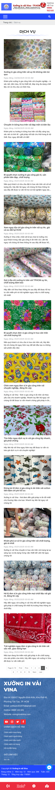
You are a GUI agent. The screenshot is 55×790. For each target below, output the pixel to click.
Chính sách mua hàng (12, 732)
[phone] (8, 786)
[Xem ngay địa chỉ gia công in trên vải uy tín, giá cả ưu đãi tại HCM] (27, 210)
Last (40, 672)
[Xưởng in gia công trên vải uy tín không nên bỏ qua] (27, 54)
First (20, 668)
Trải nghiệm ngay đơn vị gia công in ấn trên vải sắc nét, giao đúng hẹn (26, 647)
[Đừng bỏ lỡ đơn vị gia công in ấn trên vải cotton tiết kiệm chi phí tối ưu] (27, 470)
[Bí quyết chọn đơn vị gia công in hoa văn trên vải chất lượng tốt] (27, 315)
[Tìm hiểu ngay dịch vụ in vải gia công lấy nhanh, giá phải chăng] (27, 420)
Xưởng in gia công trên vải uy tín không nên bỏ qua (27, 73)
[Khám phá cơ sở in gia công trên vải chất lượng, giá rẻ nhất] (27, 523)
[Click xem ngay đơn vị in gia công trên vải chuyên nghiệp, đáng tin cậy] (27, 368)
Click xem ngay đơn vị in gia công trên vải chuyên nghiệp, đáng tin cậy (24, 386)
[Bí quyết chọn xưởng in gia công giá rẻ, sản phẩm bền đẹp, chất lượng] (27, 157)
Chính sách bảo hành (12, 740)
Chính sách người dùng (13, 736)
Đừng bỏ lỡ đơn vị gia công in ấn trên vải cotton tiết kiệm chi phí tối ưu (27, 489)
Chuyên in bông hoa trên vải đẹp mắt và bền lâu (27, 124)
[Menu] (5, 16)
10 (29, 672)
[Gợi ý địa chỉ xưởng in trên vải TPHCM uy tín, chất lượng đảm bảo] (27, 262)
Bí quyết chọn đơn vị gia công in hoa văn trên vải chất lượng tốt (26, 334)
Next (34, 672)
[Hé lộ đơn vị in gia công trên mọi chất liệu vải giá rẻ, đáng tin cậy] (27, 575)
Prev (26, 668)
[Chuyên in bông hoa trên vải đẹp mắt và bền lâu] (27, 107)
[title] (21, 786)
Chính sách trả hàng (12, 744)
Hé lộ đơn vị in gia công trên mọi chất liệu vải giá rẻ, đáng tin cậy (27, 594)
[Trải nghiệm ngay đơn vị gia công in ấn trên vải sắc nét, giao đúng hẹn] (27, 628)
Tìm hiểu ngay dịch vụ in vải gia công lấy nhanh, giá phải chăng (27, 439)
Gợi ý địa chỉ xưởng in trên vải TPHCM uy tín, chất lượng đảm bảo (26, 281)
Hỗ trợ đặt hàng (10, 748)
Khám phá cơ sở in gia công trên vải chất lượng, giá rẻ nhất (27, 542)
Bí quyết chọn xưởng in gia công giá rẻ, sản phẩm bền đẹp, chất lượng (25, 176)
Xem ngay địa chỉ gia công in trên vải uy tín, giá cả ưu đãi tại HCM (27, 228)
